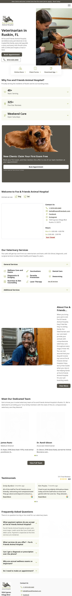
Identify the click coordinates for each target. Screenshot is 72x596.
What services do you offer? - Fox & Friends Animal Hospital (18, 543)
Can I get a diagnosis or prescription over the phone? (18, 553)
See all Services (53, 281)
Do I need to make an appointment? (18, 571)
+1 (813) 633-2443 (28, 587)
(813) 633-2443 (12, 60)
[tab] (35, 455)
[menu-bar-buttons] (69, 5)
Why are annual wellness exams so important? (17, 562)
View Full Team (36, 463)
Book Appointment (12, 54)
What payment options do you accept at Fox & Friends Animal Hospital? (18, 523)
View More (63, 386)
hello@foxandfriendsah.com (32, 591)
